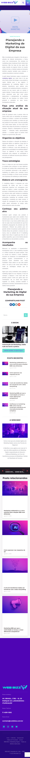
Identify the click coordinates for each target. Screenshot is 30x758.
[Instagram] (8, 726)
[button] (10, 304)
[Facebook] (12, 726)
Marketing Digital (15, 36)
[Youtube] (16, 726)
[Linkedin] (3, 726)
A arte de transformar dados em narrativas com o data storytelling (18, 384)
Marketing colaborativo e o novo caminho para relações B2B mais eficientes (18, 364)
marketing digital (7, 78)
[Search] (26, 315)
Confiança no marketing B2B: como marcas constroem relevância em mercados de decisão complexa (18, 407)
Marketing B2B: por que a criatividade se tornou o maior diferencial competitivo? (13, 629)
